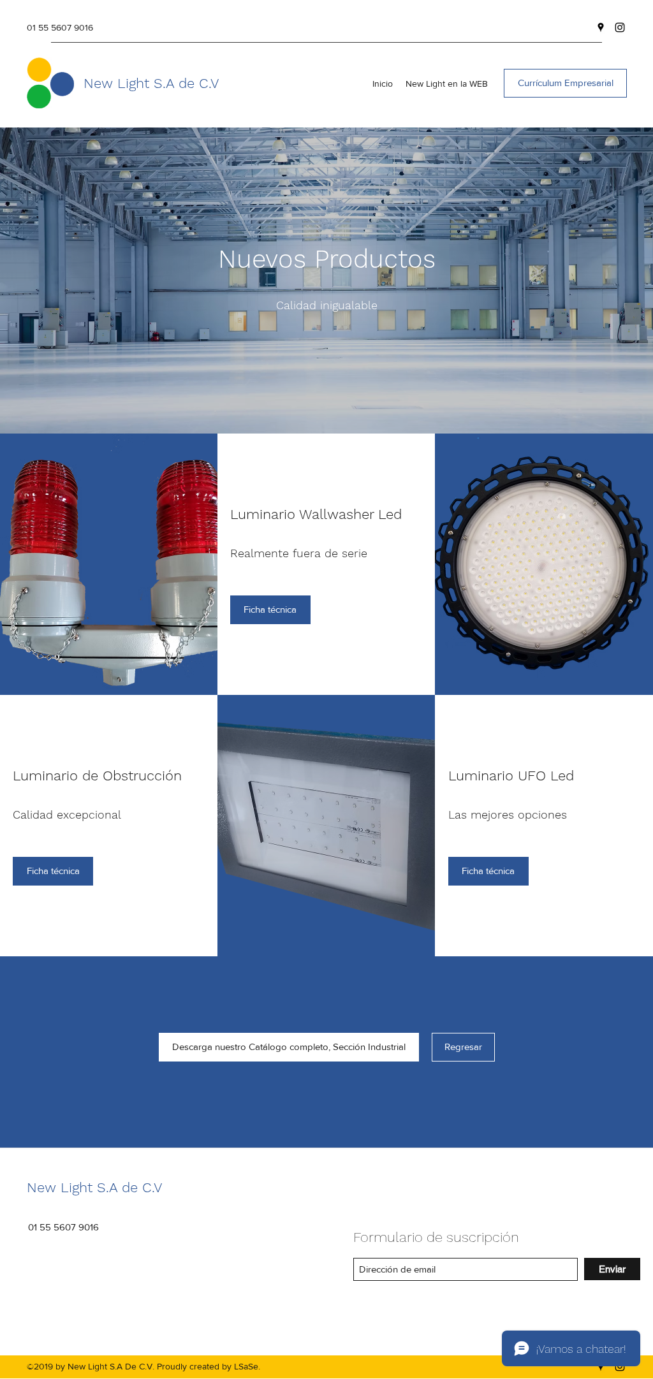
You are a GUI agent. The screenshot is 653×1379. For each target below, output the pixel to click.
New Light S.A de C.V (151, 83)
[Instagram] (619, 27)
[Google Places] (600, 27)
